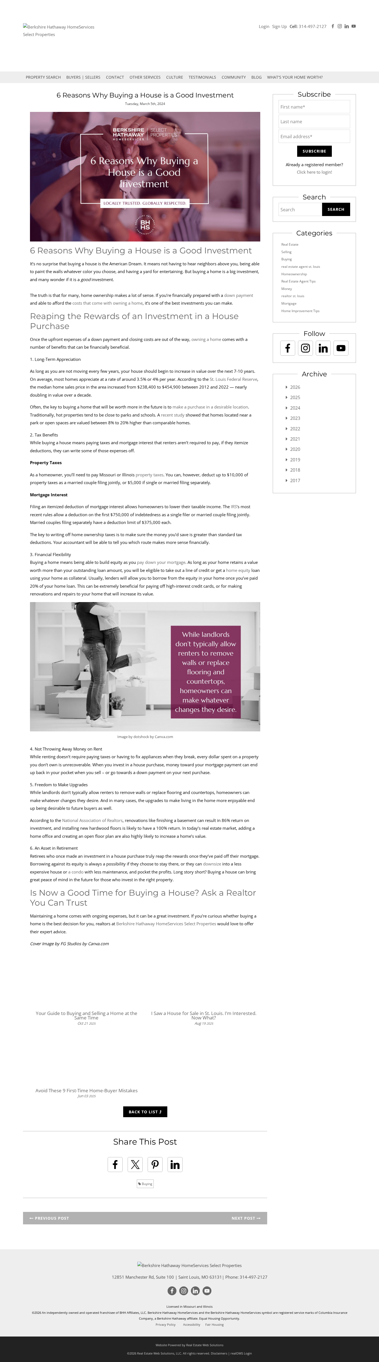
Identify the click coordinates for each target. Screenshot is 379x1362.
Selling (286, 252)
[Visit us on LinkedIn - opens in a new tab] (347, 26)
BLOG (256, 77)
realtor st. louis (292, 296)
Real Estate (290, 244)
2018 (295, 470)
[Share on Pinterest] (155, 1164)
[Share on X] (135, 1164)
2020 (295, 449)
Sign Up (279, 26)
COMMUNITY (234, 77)
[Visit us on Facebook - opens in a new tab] (333, 26)
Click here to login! (314, 172)
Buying (146, 1183)
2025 (295, 397)
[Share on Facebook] (115, 1164)
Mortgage (289, 303)
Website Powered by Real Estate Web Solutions (189, 1345)
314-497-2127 (313, 26)
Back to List (144, 1111)
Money (286, 288)
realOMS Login (241, 1353)
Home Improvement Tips (300, 311)
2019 (295, 460)
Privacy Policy (166, 1325)
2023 (295, 418)
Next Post (244, 1218)
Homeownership (294, 274)
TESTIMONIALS (202, 77)
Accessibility (191, 1325)
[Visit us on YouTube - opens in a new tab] (354, 26)
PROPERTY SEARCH (43, 77)
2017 (295, 480)
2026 (295, 387)
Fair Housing (214, 1325)
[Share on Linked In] (175, 1164)
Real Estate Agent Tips (298, 281)
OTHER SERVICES (145, 77)
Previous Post (51, 1218)
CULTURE (174, 77)
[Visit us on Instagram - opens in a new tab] (340, 26)
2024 (295, 408)
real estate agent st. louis (300, 266)
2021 (295, 439)
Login (264, 26)
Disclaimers (219, 1353)
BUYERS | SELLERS (83, 77)
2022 (295, 429)
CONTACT (115, 77)
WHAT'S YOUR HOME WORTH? (295, 77)
